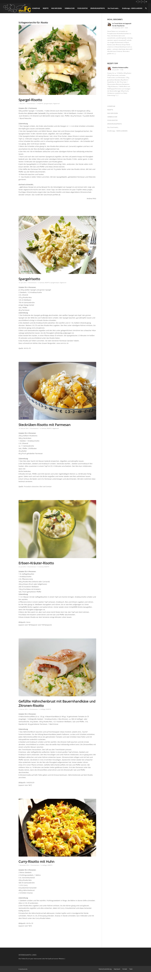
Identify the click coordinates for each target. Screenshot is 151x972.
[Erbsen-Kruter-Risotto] (57, 529)
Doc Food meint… (113, 127)
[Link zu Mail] (146, 1)
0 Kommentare (31, 103)
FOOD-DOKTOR (112, 120)
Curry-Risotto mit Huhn (36, 861)
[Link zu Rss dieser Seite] (143, 1)
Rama (28, 622)
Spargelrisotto (29, 279)
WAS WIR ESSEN (112, 113)
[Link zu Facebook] (136, 1)
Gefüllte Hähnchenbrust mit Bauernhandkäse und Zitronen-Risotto (57, 703)
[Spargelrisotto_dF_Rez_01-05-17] (57, 60)
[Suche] (146, 8)
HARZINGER (30, 782)
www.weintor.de (62, 343)
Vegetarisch (56, 103)
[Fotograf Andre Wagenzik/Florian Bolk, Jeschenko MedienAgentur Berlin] (57, 667)
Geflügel (43, 709)
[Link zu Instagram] (139, 1)
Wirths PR (27, 348)
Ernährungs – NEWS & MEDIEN (117, 131)
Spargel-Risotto (30, 100)
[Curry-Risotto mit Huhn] (57, 828)
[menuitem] (36, 8)
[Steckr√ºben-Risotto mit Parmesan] (57, 391)
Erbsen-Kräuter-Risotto (36, 563)
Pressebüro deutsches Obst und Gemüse (38, 486)
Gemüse (42, 282)
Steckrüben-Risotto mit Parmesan (45, 424)
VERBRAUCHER (112, 117)
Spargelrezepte (48, 103)
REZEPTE (40, 103)
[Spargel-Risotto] (57, 245)
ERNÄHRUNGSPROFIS (114, 124)
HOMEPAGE (111, 106)
